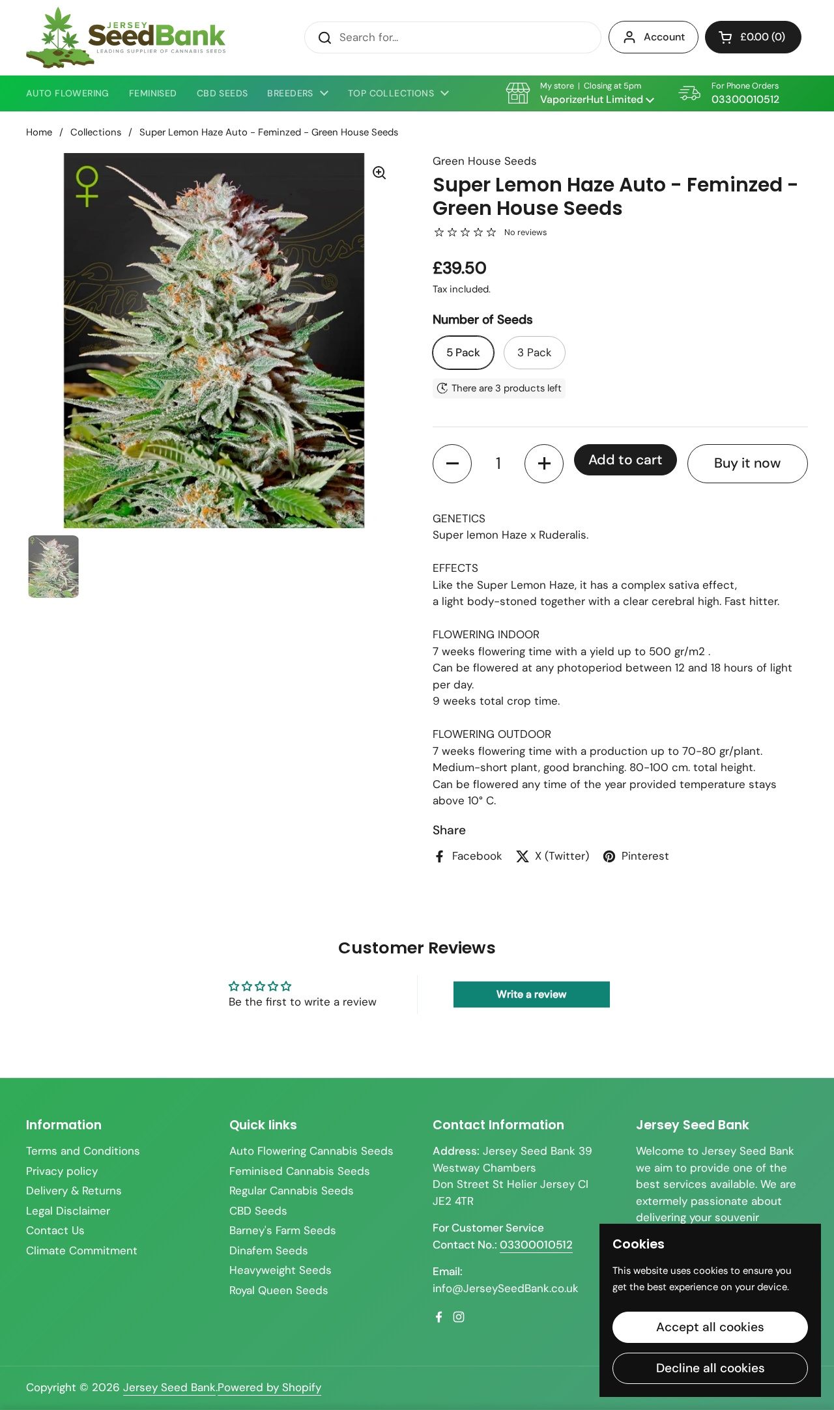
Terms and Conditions (83, 1151)
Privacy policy (62, 1171)
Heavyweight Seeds (280, 1270)
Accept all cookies (710, 1327)
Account (664, 37)
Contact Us (55, 1230)
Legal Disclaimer (68, 1211)
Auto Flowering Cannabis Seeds (311, 1151)
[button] (753, 37)
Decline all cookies (710, 1368)
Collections (95, 132)
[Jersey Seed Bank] (125, 37)
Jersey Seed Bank (169, 1387)
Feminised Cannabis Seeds (299, 1171)
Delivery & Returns (74, 1190)
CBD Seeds (258, 1211)
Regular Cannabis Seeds (291, 1190)
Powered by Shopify (269, 1387)
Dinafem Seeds (268, 1250)
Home (39, 132)
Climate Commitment (81, 1250)
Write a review (531, 994)
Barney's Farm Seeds (282, 1230)
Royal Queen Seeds (278, 1290)
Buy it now (747, 463)
